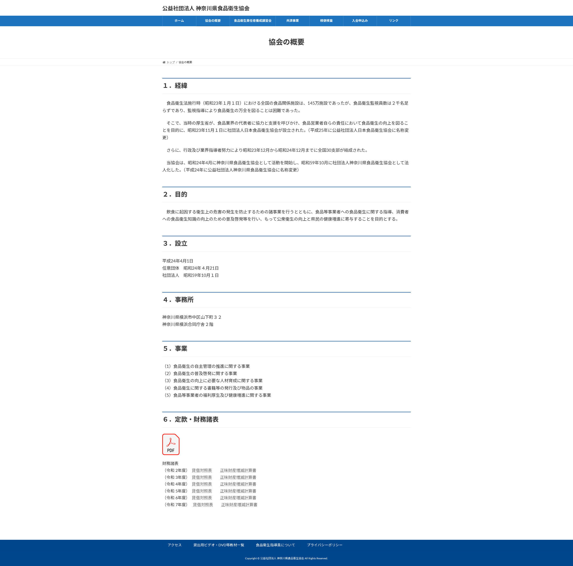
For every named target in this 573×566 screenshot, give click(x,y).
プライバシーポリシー (325, 545)
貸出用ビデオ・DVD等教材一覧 (218, 545)
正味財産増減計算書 (238, 471)
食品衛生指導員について (275, 545)
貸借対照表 (202, 471)
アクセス (175, 545)
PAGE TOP (556, 545)
